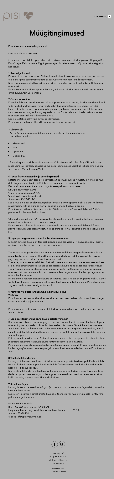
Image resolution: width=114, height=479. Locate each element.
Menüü (109, 16)
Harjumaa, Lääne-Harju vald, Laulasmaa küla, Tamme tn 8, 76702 (44, 410)
